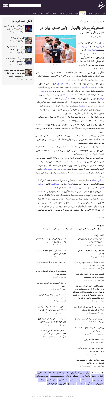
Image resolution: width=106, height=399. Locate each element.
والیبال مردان (92, 50)
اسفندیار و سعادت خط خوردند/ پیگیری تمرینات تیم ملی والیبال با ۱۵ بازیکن (52, 308)
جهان (76, 13)
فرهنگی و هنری (38, 13)
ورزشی (82, 13)
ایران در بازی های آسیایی (80, 372)
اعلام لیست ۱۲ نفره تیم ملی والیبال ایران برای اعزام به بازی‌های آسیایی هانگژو (52, 320)
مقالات (28, 13)
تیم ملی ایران (74, 188)
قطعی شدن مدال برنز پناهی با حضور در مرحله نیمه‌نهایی (14, 27)
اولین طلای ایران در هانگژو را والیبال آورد (51, 262)
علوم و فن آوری (51, 13)
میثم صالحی (61, 169)
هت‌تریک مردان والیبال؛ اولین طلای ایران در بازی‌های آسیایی (83, 228)
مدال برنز (81, 106)
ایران (103, 13)
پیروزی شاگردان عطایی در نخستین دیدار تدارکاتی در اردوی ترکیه (89, 362)
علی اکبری (55, 184)
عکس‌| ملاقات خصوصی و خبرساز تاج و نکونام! (16, 48)
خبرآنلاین (100, 46)
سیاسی (97, 13)
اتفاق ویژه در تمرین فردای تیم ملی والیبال (89, 318)
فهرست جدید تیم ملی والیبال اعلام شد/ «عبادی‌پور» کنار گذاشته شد (90, 276)
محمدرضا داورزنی (66, 95)
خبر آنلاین (56, 228)
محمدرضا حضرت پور (61, 372)
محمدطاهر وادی (86, 87)
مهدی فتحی (52, 383)
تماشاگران (67, 98)
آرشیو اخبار (98, 21)
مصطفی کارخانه (98, 180)
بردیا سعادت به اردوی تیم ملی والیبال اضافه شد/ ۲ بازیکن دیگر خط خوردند (88, 309)
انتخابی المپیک (79, 162)
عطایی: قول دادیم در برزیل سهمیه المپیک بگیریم (15, 60)
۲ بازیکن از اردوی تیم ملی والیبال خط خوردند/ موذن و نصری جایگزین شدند (52, 332)
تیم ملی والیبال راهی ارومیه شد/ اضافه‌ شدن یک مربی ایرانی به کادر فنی (51, 240)
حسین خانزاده (47, 169)
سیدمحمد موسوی (64, 83)
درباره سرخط (52, 396)
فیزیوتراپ (68, 184)
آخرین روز (85, 46)
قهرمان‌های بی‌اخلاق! (17, 37)
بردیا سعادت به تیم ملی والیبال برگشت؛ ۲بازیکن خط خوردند (90, 350)
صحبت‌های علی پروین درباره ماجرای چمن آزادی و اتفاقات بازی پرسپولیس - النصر (14, 73)
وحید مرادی (75, 380)
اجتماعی (69, 13)
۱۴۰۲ (90, 21)
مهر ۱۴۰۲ (83, 21)
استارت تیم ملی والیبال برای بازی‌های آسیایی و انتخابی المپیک (91, 240)
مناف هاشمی (46, 91)
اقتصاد (90, 13)
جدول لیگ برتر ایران (37, 396)
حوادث (61, 13)
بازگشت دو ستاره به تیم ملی (94, 339)
